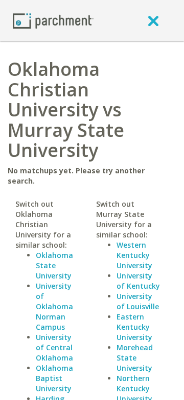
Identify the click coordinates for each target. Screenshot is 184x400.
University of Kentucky (138, 281)
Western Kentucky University (134, 255)
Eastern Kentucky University (134, 327)
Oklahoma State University (54, 265)
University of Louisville (138, 301)
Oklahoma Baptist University (54, 378)
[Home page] (53, 20)
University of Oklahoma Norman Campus (54, 306)
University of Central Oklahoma (54, 347)
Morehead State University (135, 358)
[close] (153, 20)
